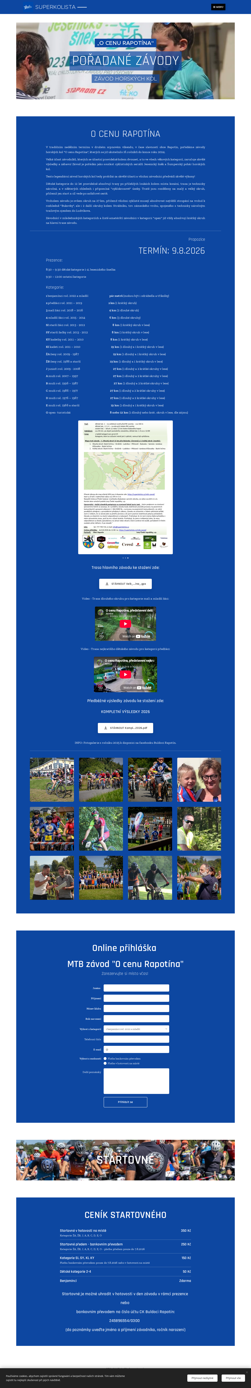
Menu (219, 7)
